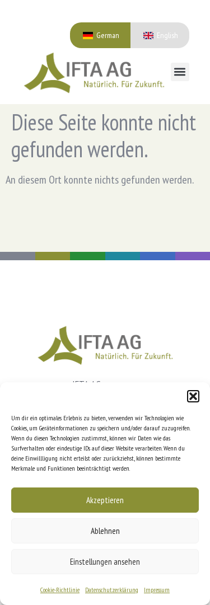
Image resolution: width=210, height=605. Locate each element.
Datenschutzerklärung (111, 589)
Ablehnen (105, 531)
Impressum (157, 589)
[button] (193, 396)
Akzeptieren (105, 500)
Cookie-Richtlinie (60, 589)
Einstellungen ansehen (105, 561)
